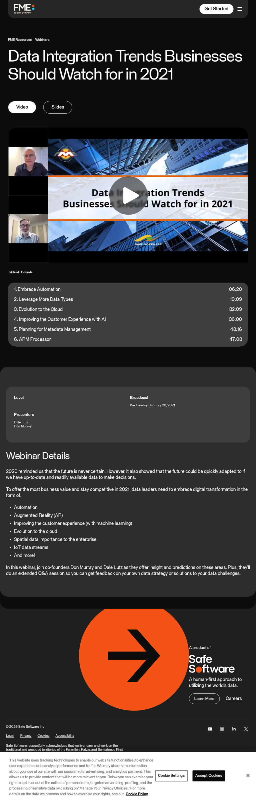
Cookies (44, 735)
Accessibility (65, 735)
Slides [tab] (58, 107)
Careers (234, 698)
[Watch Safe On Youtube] (210, 734)
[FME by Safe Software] (29, 9)
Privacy (26, 735)
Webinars (42, 40)
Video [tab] (22, 107)
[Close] (248, 775)
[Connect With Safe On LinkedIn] (234, 734)
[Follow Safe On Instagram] (222, 734)
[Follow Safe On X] (246, 734)
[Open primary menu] (240, 9)
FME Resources (20, 40)
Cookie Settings (171, 775)
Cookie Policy (137, 794)
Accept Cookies (208, 775)
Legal (10, 735)
